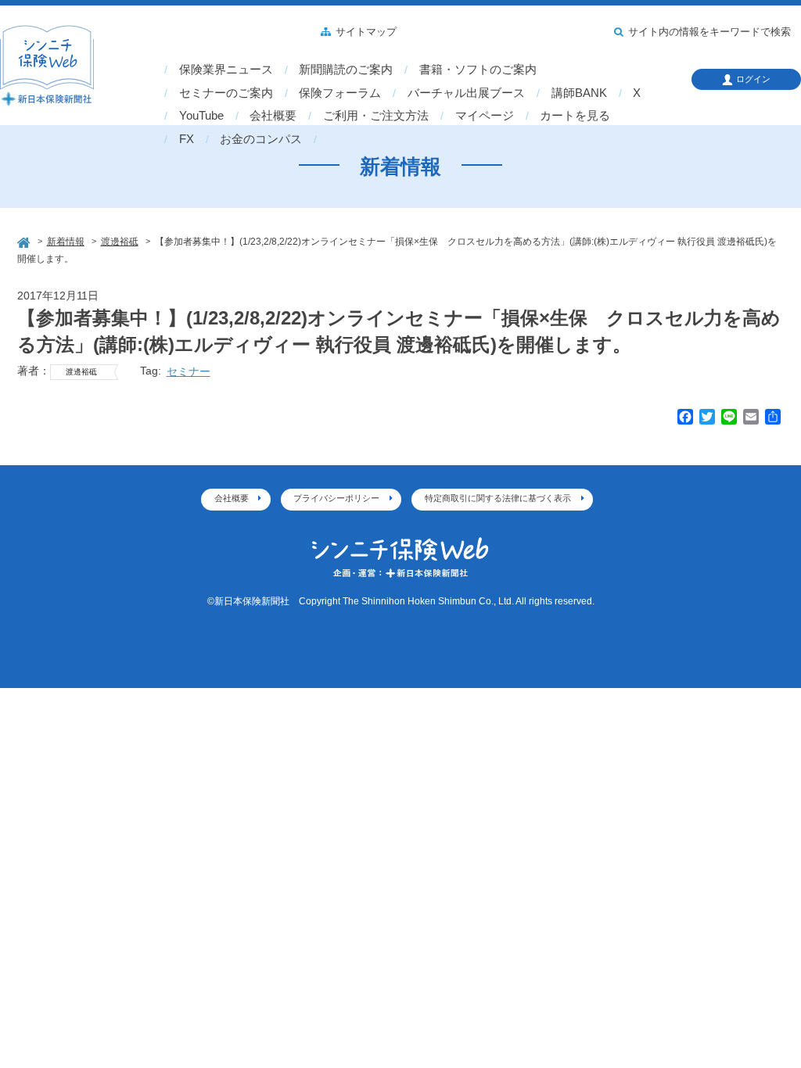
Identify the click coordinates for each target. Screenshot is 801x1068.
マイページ (484, 115)
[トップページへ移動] (25, 240)
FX (186, 139)
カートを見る (575, 115)
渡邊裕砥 (81, 371)
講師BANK (579, 93)
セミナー (188, 371)
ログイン (753, 79)
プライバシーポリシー (336, 498)
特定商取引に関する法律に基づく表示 (498, 498)
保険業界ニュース (226, 69)
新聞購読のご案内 (346, 69)
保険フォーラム (340, 93)
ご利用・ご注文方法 (376, 115)
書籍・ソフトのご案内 (478, 69)
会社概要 (273, 115)
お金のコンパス (261, 139)
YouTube (201, 115)
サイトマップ (366, 32)
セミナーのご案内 (226, 93)
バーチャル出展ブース (466, 93)
